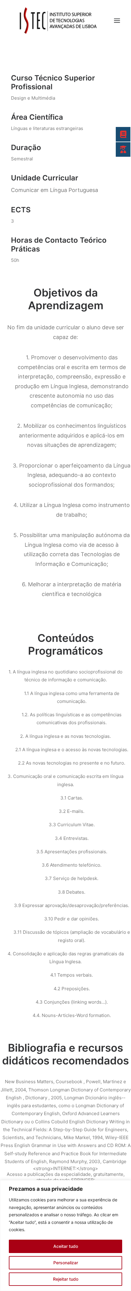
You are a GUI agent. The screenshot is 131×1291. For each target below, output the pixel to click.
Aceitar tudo (65, 1246)
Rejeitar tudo (65, 1279)
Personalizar (65, 1262)
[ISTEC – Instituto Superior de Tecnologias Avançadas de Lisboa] (57, 20)
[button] (117, 20)
